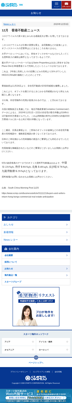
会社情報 (58, 372)
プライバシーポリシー (19, 372)
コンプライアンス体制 (41, 372)
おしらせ (8, 224)
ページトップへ (36, 362)
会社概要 (9, 255)
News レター (9, 24)
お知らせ (9, 268)
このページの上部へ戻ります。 (36, 357)
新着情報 (8, 232)
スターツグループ (13, 282)
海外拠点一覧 (11, 275)
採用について (11, 262)
